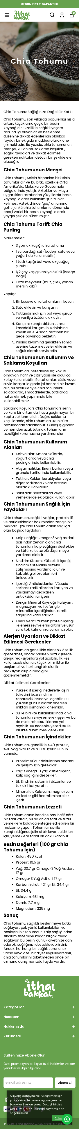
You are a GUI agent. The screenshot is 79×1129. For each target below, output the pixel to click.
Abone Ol (65, 1083)
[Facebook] (6, 1099)
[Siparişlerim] (62, 14)
